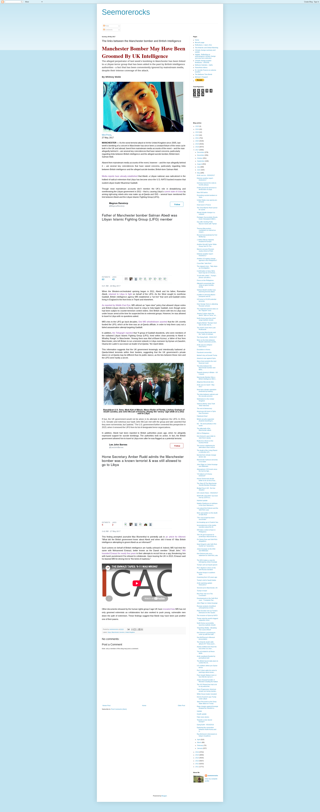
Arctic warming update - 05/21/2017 (205, 584)
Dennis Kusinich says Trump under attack (206, 698)
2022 (197, 135)
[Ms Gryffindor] (136, 278)
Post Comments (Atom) (119, 709)
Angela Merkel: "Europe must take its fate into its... (207, 324)
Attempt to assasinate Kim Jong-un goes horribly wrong (205, 285)
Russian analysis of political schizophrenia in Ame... (206, 607)
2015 (197, 755)
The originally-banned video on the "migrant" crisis (207, 309)
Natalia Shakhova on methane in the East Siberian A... (207, 504)
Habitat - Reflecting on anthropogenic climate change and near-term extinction (205, 56)
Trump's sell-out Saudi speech (207, 565)
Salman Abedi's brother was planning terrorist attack (206, 291)
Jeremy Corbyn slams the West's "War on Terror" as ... (207, 314)
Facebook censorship (204, 352)
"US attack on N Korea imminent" (204, 475)
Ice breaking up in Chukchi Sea (207, 522)
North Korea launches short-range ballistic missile (206, 319)
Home (144, 705)
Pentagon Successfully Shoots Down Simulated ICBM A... (207, 218)
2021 (197, 138)
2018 (197, 147)
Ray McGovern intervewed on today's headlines (207, 735)
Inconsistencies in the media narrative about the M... (206, 526)
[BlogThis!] (135, 629)
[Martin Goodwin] (146, 524)
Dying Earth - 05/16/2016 (205, 725)
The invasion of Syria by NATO (207, 615)
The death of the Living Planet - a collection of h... (207, 451)
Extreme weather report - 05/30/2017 (205, 179)
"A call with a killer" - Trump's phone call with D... (206, 276)
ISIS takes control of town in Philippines (206, 531)
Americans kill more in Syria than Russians (206, 412)
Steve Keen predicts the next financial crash (206, 362)
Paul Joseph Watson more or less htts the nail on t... (206, 676)
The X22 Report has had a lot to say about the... (207, 685)
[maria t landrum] (136, 524)
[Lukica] (125, 278)
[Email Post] (128, 629)
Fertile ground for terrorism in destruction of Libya (206, 188)
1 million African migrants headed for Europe (205, 240)
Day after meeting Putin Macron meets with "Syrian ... (207, 223)
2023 (197, 132)
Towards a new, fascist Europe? (204, 721)
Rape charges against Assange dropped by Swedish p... (207, 707)
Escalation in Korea (203, 349)
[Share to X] (137, 629)
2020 (197, 141)
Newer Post (106, 705)
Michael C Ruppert (201, 77)
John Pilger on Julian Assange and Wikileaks (207, 465)
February (200, 745)
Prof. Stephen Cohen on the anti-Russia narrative (206, 568)
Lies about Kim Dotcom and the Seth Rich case (207, 509)
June (199, 170)
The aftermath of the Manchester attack (204, 429)
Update (199, 711)
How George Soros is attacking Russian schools (207, 305)
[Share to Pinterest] (142, 629)
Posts (107, 26)
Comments (108, 30)
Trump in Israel (202, 591)
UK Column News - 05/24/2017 (207, 493)
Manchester (115, 632)
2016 (197, 752)
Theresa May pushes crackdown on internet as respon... (206, 230)
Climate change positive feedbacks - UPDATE (203, 61)
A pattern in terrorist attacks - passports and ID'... (206, 295)
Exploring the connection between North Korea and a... (206, 729)
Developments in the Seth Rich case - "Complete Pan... (207, 599)
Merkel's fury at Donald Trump (207, 355)
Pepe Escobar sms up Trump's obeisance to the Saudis (207, 611)
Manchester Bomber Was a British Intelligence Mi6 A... (206, 378)
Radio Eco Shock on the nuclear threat (205, 442)
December (201, 152)
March (199, 742)
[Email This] (132, 629)
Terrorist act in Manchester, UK (207, 588)
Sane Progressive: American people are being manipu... (207, 690)
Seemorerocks (126, 12)
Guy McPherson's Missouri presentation (206, 638)
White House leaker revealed (207, 694)
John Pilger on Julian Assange (207, 603)
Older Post (181, 705)
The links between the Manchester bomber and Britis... (206, 367)
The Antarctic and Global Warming (206, 48)
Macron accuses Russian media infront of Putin (205, 250)
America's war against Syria (206, 358)
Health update (201, 714)
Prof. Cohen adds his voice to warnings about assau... (207, 671)
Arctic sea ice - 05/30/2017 (206, 175)
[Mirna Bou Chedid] (146, 278)
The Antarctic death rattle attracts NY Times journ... (206, 643)
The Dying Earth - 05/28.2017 (207, 337)
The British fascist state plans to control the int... (207, 662)
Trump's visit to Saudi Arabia (206, 580)
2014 (197, 758)
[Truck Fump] (131, 278)
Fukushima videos (201, 67)
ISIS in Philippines (203, 433)
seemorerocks (213, 775)
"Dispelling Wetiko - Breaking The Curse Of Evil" (207, 629)
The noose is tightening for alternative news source (206, 446)
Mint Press (106, 135)
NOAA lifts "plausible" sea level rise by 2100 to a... (207, 496)
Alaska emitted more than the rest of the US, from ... (207, 647)
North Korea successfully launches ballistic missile (206, 624)
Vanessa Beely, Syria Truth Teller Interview (206, 404)
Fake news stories (203, 717)
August (199, 164)
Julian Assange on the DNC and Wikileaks (206, 550)
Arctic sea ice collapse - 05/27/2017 (205, 345)
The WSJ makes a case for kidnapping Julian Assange (207, 561)
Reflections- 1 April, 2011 (203, 45)
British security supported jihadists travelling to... (205, 420)
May (198, 173)
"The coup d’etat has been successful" (206, 518)
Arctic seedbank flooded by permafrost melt (206, 657)
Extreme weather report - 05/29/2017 (205, 255)
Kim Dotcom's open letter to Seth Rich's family (206, 437)
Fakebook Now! (202, 416)
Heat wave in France (204, 205)
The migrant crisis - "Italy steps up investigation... (207, 267)
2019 (197, 144)
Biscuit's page (199, 42)
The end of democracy (204, 408)
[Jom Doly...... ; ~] (141, 524)
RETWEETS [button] (106, 278)
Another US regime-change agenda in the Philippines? (207, 259)
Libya (109, 632)
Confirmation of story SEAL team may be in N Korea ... (207, 272)
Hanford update (202, 500)
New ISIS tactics (202, 192)
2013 (197, 761)
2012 (197, 764)
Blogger (164, 796)
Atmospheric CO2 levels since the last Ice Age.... (207, 470)
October (200, 158)
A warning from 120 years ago (207, 577)
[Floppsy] (165, 278)
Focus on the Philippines (205, 280)
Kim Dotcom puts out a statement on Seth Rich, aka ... (207, 555)
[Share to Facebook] (139, 629)
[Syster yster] (160, 278)
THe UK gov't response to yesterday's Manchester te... (207, 535)
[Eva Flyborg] (150, 278)
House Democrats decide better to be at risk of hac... (206, 479)
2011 (197, 767)
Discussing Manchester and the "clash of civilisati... (206, 333)
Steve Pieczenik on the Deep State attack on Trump (206, 702)
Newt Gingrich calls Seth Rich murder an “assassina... (207, 545)
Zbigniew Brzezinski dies (205, 382)
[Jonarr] (155, 278)
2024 (197, 129)
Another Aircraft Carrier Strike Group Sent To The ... (207, 245)
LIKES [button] (114, 278)
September (201, 161)
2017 (197, 150)
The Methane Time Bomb (203, 74)
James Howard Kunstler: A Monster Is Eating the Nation (207, 681)
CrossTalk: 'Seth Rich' (204, 263)
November (201, 155)
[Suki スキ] (141, 278)
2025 (197, 126)
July (198, 167)
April (199, 739)
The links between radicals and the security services (207, 395)
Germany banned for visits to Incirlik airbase (206, 184)
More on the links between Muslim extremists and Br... (207, 341)
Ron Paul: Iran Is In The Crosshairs (205, 594)
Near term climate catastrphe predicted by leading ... (206, 390)
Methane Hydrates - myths (204, 65)
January (200, 748)
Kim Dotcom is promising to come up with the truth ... (206, 633)
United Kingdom (130, 632)
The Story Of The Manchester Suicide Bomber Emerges (207, 484)
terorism (122, 632)
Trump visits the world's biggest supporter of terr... (207, 619)
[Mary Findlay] (150, 524)
